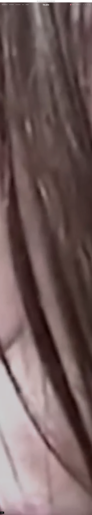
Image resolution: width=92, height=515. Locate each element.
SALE (23, 4)
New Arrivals (5, 4)
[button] (2, 513)
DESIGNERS (11, 4)
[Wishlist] (87, 4)
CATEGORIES (18, 4)
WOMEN (27, 4)
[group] (46, 258)
